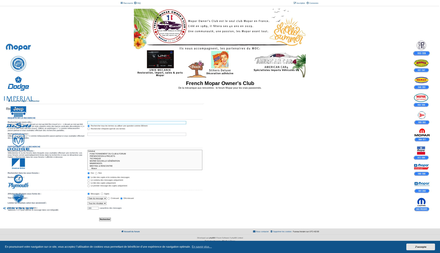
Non (100, 173)
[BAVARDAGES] (145, 163)
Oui (92, 173)
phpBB (212, 238)
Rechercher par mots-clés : (20, 122)
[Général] (145, 151)
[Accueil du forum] (220, 42)
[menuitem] (137, 3)
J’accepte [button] (420, 246)
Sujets (106, 194)
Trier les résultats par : (18, 198)
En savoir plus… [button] (202, 246)
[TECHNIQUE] (145, 159)
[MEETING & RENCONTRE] (145, 166)
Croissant (114, 198)
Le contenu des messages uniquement (106, 180)
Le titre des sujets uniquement (103, 183)
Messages (95, 194)
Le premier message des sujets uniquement (108, 186)
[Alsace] (145, 168)
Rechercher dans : (16, 177)
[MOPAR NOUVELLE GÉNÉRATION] (145, 161)
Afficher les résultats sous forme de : (24, 194)
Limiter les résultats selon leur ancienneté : (27, 203)
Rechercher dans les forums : (21, 151)
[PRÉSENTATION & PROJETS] (145, 156)
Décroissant (128, 198)
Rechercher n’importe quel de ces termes (107, 129)
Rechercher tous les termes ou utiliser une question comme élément (118, 126)
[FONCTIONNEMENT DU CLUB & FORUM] (145, 154)
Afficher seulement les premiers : (23, 208)
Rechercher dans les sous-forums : (24, 173)
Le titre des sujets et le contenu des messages (110, 177)
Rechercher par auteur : (18, 134)
